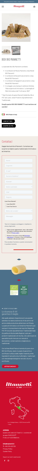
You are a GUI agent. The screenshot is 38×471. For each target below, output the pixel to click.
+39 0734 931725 (9, 446)
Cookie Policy (7, 451)
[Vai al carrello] (34, 6)
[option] (16, 27)
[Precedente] (4, 27)
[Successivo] (28, 27)
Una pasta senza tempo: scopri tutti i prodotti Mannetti (19, 1)
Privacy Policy (7, 449)
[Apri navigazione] (3, 6)
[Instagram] (8, 460)
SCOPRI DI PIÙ (8, 126)
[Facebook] (4, 460)
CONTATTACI (7, 121)
